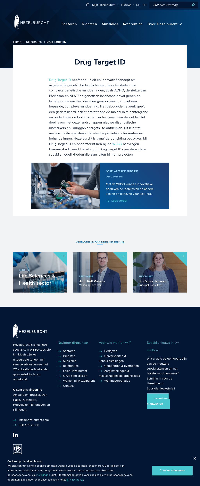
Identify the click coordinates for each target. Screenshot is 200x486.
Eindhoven (38, 404)
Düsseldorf (29, 400)
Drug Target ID (60, 80)
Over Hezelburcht (162, 24)
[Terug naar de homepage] (31, 28)
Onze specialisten (75, 376)
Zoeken (193, 5)
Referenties (133, 24)
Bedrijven (110, 351)
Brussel (35, 394)
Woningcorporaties (117, 380)
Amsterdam (21, 394)
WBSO (117, 144)
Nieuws (126, 5)
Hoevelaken (21, 404)
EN (144, 4)
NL (138, 4)
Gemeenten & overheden (121, 366)
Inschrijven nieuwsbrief (158, 401)
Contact (68, 386)
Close (193, 459)
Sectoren (69, 24)
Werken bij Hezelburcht (79, 380)
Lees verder (119, 201)
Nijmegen (19, 409)
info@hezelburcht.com (34, 420)
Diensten (89, 24)
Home (17, 42)
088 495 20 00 (29, 425)
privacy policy (75, 479)
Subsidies (110, 24)
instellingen (43, 475)
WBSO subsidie (40, 349)
